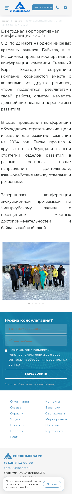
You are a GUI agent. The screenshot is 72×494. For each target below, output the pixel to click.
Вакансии (52, 407)
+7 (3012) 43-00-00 (18, 463)
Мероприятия (56, 419)
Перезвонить (36, 373)
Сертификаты (55, 413)
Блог (13, 437)
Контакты (52, 401)
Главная (5, 21)
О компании (19, 401)
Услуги (15, 419)
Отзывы (16, 407)
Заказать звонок (42, 7)
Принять (52, 484)
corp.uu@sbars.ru (17, 468)
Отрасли (16, 413)
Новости (17, 21)
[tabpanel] (36, 271)
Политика (52, 425)
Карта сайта (54, 431)
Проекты (17, 425)
